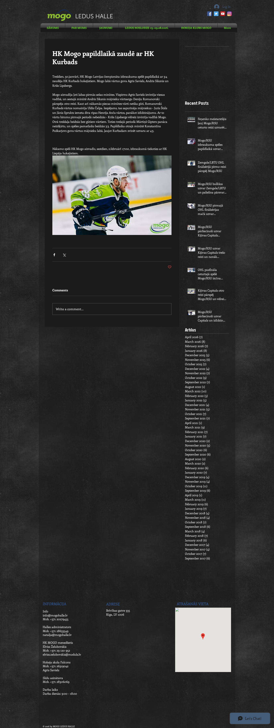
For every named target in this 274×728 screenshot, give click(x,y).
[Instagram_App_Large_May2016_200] (229, 13)
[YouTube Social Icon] (222, 13)
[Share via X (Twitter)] (64, 255)
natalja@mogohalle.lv (57, 635)
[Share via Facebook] (54, 255)
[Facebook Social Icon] (209, 13)
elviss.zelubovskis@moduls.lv (62, 654)
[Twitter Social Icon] (216, 13)
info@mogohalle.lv (55, 615)
